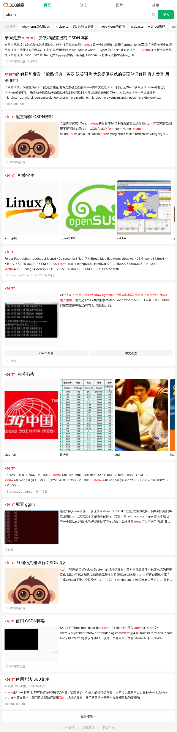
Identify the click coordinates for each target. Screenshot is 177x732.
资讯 (83, 5)
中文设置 (131, 353)
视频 (155, 5)
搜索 (166, 14)
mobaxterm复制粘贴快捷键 (74, 26)
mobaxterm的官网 (112, 26)
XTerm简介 (46, 353)
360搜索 (14, 5)
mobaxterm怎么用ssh (35, 26)
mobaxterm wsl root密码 (148, 26)
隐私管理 (88, 727)
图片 (119, 5)
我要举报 (109, 727)
